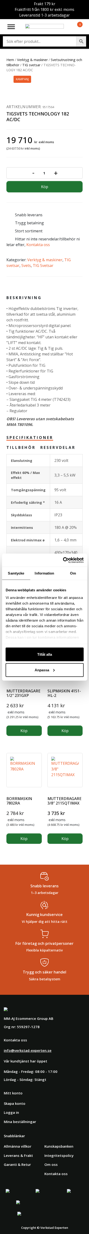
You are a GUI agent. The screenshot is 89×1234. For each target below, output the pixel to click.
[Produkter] (74, 26)
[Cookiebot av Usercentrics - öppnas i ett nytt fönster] (63, 560)
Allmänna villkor (17, 1146)
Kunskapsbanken (58, 1146)
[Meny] (11, 26)
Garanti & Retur (17, 1164)
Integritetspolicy (59, 1155)
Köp (44, 186)
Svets (26, 265)
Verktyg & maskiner (32, 59)
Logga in (11, 1112)
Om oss (51, 1164)
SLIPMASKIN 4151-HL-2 (64, 693)
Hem (10, 59)
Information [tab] (44, 573)
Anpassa (42, 670)
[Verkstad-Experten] (44, 26)
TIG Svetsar (43, 265)
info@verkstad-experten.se (28, 1050)
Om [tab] (73, 573)
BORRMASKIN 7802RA (19, 801)
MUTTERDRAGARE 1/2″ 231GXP (23, 693)
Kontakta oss (38, 244)
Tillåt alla (44, 654)
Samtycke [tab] (16, 573)
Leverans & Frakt (18, 1155)
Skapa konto (14, 1103)
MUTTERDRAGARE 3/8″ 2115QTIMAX (64, 801)
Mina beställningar (20, 1121)
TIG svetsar (31, 65)
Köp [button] (24, 730)
